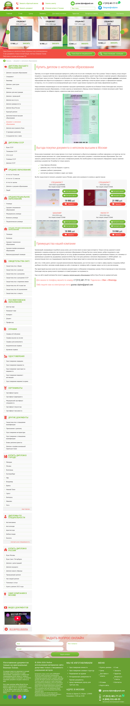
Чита (7, 505)
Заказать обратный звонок (29, 3)
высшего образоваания (82, 275)
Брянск (8, 485)
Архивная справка (12, 349)
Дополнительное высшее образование (14, 117)
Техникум (9, 234)
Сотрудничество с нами (14, 136)
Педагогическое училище (14, 221)
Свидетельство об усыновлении (16, 289)
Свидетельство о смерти (14, 293)
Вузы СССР (9, 147)
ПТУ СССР (9, 155)
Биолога (9, 538)
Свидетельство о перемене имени (17, 282)
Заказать (42, 13)
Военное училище (12, 218)
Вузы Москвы (10, 555)
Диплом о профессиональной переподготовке (16, 447)
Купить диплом (105, 667)
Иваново (9, 501)
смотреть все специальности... (20, 542)
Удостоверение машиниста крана (17, 381)
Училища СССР (11, 159)
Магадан (9, 462)
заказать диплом (68, 275)
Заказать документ (26, 8)
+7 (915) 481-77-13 (110, 3)
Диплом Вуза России (13, 108)
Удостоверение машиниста (15, 365)
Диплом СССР (10, 163)
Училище (9, 204)
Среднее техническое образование (13, 243)
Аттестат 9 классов (12, 174)
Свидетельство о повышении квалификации (15, 423)
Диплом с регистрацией (14, 563)
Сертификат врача (12, 393)
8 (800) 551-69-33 (111, 699)
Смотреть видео (71, 191)
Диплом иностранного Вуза (15, 128)
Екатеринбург (10, 474)
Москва (8, 466)
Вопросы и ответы (118, 677)
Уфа (7, 478)
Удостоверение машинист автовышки (14, 376)
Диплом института (12, 100)
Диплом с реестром (12, 84)
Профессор (10, 322)
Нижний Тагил (10, 489)
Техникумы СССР (11, 151)
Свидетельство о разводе (14, 270)
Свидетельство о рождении (15, 274)
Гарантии (75, 13)
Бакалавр (9, 80)
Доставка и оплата (59, 13)
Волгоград (9, 470)
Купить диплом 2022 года (14, 586)
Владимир (9, 482)
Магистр (9, 88)
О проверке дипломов (13, 132)
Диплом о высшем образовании (16, 73)
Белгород (9, 497)
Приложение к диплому (14, 428)
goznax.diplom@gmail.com (84, 3)
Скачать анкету (50, 3)
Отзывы (107, 13)
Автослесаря (10, 526)
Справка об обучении (13, 334)
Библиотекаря (10, 534)
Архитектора (10, 530)
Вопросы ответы (91, 13)
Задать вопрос (65, 654)
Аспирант (9, 314)
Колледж (9, 238)
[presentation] (8, 32)
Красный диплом (11, 112)
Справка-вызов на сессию (14, 338)
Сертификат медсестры (14, 407)
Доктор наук (10, 307)
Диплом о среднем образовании (17, 186)
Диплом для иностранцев (14, 92)
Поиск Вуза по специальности (82, 54)
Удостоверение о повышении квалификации (15, 437)
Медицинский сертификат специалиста (14, 402)
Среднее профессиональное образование (15, 249)
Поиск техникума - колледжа (113, 54)
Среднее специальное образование (13, 209)
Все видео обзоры (19, 629)
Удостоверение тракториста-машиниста (16, 370)
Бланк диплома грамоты (14, 442)
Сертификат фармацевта (14, 397)
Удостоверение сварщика (14, 361)
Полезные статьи (12, 583)
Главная (9, 13)
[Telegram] (25, 697)
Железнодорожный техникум (15, 254)
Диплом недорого (12, 567)
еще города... (26, 509)
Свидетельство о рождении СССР (17, 278)
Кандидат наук (11, 311)
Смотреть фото (71, 195)
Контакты (120, 13)
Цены (31, 13)
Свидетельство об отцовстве (16, 285)
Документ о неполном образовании (13, 123)
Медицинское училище (13, 214)
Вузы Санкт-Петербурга (14, 559)
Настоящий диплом (12, 579)
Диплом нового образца (14, 571)
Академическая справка (14, 346)
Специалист (10, 76)
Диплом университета (13, 104)
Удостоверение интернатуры (15, 432)
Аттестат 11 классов (13, 178)
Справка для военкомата (14, 342)
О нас (20, 13)
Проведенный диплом (13, 575)
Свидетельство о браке (14, 266)
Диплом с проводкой (13, 96)
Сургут (8, 493)
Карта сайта (104, 685)
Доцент (8, 318)
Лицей (8, 190)
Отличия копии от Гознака (54, 8)
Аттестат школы (11, 182)
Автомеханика (11, 522)
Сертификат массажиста (14, 411)
